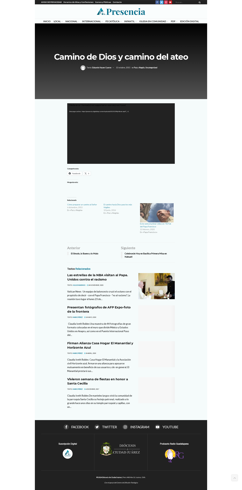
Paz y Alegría (139, 67)
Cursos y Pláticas (103, 2)
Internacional (91, 21)
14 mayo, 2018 (90, 317)
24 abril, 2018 (90, 353)
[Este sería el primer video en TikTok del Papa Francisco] (157, 212)
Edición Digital (189, 21)
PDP (173, 21)
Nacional (71, 21)
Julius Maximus (79, 285)
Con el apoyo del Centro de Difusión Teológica (121, 483)
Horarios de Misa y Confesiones (78, 2)
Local (57, 21)
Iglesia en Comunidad (152, 21)
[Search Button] (199, 2)
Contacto (117, 2)
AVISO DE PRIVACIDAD (51, 2)
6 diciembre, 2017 (92, 389)
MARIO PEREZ (78, 317)
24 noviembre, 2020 (95, 285)
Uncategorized (151, 67)
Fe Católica (112, 21)
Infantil (129, 21)
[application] (121, 133)
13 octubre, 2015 (123, 67)
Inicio (47, 21)
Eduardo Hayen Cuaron (101, 67)
